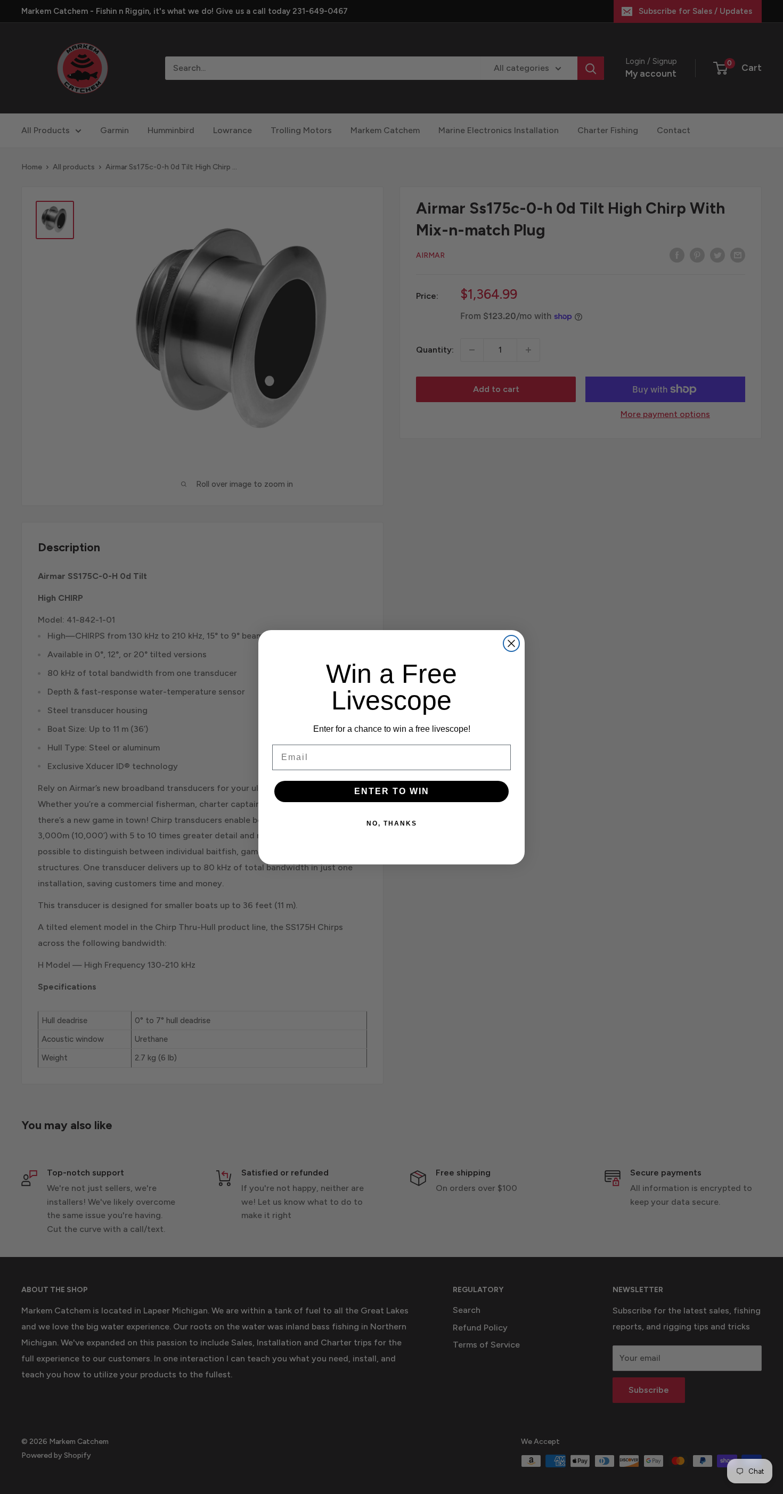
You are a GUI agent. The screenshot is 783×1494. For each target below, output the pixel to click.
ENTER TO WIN (391, 791)
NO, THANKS (391, 823)
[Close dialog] (511, 643)
